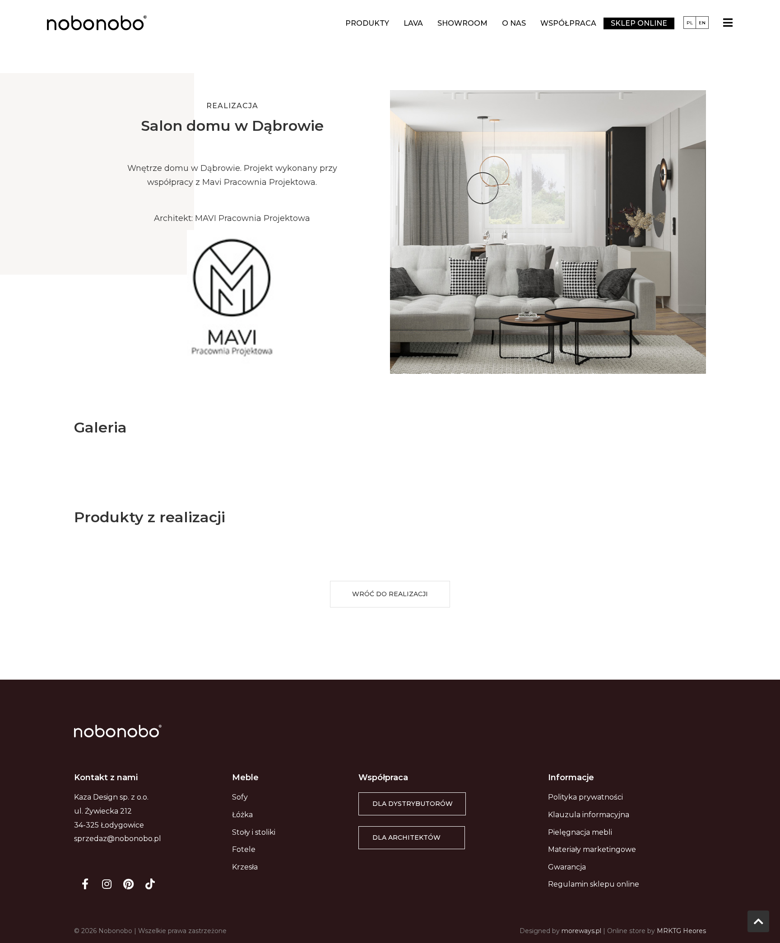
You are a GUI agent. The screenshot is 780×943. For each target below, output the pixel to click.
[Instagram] (106, 884)
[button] (390, 594)
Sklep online (639, 23)
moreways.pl (581, 931)
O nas (514, 23)
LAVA (413, 23)
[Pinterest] (128, 884)
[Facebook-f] (85, 884)
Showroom (462, 23)
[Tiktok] (150, 884)
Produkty (367, 23)
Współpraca (568, 23)
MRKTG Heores (681, 931)
